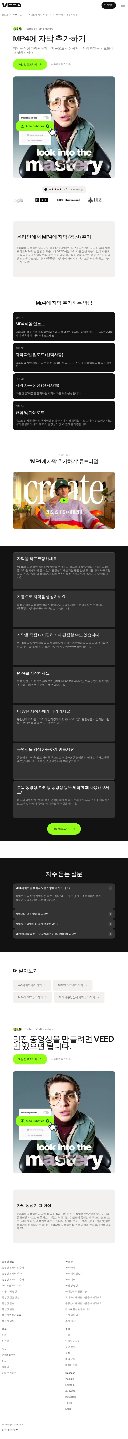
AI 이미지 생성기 (74, 1273)
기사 (4, 1361)
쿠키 (67, 1353)
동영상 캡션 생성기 (12, 1297)
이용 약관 (70, 1347)
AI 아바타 (70, 1267)
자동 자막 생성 (9, 1291)
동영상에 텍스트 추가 (13, 1279)
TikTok (68, 1402)
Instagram (70, 1396)
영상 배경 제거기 (74, 1315)
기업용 (5, 1341)
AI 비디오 (70, 1279)
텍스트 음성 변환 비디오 (77, 1309)
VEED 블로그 (9, 1355)
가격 (4, 1335)
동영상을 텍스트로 (11, 1315)
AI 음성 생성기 (72, 1285)
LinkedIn (69, 1384)
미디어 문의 (71, 1365)
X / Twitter (70, 1390)
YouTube (69, 1378)
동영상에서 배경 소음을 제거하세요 (83, 1303)
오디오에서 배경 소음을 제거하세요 (83, 1297)
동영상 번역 (8, 1321)
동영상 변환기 (9, 1309)
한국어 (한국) (9, 1430)
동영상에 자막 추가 (12, 1273)
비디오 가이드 (9, 1372)
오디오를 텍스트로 (11, 1285)
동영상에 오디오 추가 (13, 1267)
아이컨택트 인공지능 (76, 1291)
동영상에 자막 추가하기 (40, 14)
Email (68, 1408)
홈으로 (5, 14)
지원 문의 (70, 1359)
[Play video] (64, 500)
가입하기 (108, 5)
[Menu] (122, 5)
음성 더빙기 (71, 1321)
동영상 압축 (8, 1303)
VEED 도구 (18, 14)
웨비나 (5, 1367)
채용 (67, 1335)
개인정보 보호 (72, 1341)
